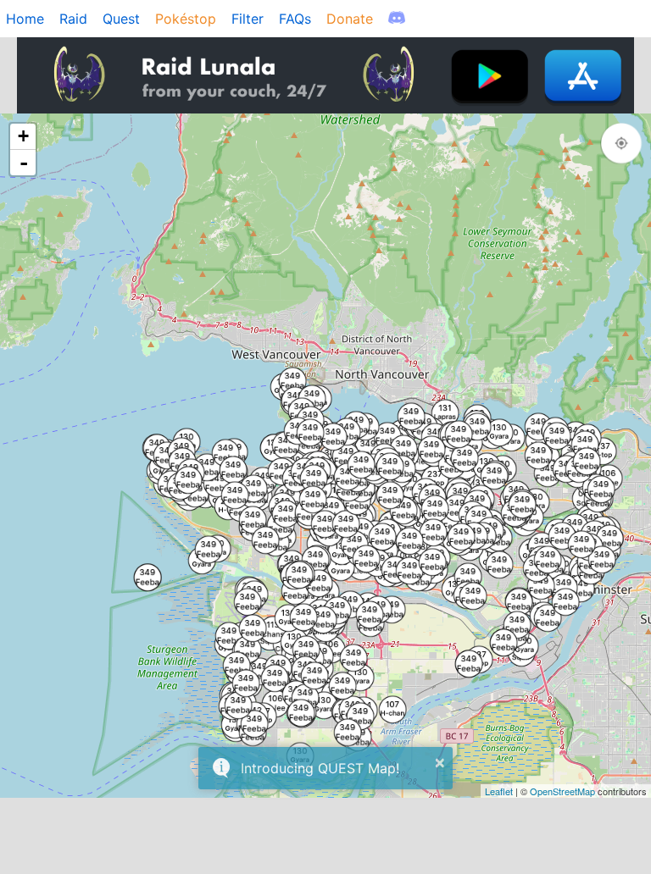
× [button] (440, 763)
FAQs (295, 18)
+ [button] (23, 136)
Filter (247, 18)
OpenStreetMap (562, 791)
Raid (73, 18)
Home (25, 18)
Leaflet (499, 791)
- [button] (24, 162)
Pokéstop (185, 18)
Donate (349, 18)
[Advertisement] (325, 836)
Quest (121, 18)
